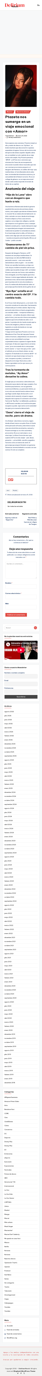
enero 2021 (8, 982)
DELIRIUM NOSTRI (17, 502)
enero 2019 (8, 1079)
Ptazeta (15, 490)
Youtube (7, 1307)
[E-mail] (9, 480)
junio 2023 (8, 865)
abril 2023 (8, 873)
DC (5, 1134)
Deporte (7, 1138)
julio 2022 (7, 909)
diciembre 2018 (9, 1083)
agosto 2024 (9, 808)
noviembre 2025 (10, 748)
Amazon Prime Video (11, 1101)
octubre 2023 (9, 849)
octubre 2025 (9, 752)
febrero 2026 (9, 736)
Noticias (7, 1251)
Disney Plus (8, 1142)
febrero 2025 (9, 784)
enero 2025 (8, 788)
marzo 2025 (8, 780)
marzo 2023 (8, 877)
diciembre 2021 (9, 937)
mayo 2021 (8, 966)
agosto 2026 (9, 712)
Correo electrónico (13, 593)
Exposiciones (9, 1166)
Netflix (6, 1247)
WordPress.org (12, 1338)
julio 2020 (7, 1006)
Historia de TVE (9, 1182)
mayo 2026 (8, 724)
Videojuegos (8, 1303)
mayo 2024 (8, 820)
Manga (6, 1214)
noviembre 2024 (10, 796)
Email (6, 680)
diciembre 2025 (9, 744)
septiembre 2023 (10, 853)
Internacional (9, 1186)
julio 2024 (7, 812)
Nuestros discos (23, 112)
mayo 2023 (8, 869)
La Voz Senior (9, 1198)
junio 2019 (8, 1058)
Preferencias (8, 688)
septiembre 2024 (10, 804)
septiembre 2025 (10, 756)
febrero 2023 (9, 881)
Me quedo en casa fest (12, 1238)
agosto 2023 (9, 857)
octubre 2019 (9, 1042)
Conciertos (8, 1130)
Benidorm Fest (9, 1109)
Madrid (6, 1210)
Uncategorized (9, 1295)
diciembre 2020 (9, 986)
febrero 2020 (9, 1026)
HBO (6, 1178)
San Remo (7, 1275)
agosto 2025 (9, 760)
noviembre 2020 (10, 990)
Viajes (6, 1299)
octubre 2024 (9, 800)
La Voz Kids (8, 1194)
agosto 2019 (9, 1050)
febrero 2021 (8, 978)
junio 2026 (8, 720)
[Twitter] (12, 480)
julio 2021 (7, 958)
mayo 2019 (8, 1062)
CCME (6, 1113)
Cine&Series (8, 1122)
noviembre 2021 (10, 941)
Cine (6, 1117)
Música (9, 112)
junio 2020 (8, 1010)
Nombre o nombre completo (14, 673)
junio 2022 (8, 913)
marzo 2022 (8, 925)
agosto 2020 (9, 1002)
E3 (5, 1150)
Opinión (7, 1267)
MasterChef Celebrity (12, 1234)
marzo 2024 (8, 828)
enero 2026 (8, 740)
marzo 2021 (8, 974)
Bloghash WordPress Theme (24, 1371)
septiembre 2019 (10, 1046)
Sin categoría (9, 1283)
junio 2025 (8, 768)
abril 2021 (7, 970)
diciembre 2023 (9, 841)
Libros (6, 1206)
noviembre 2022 (10, 893)
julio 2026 (7, 716)
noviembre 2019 (10, 1038)
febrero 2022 (9, 929)
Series (6, 1279)
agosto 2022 (9, 905)
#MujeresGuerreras (11, 1097)
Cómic (6, 1126)
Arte (6, 1105)
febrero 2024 (9, 833)
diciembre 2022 (9, 889)
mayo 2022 (8, 917)
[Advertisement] (21, 32)
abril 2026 (8, 728)
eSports (7, 1158)
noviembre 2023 (10, 845)
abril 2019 (7, 1066)
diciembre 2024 (10, 792)
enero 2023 (8, 885)
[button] (15, 506)
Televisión (8, 1291)
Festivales (8, 1170)
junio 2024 (8, 816)
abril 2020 (8, 1018)
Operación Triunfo (10, 1263)
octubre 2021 (9, 945)
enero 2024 (8, 837)
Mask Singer (8, 1226)
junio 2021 (8, 962)
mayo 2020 (8, 1014)
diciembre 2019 (9, 1034)
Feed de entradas (13, 1330)
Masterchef (8, 1230)
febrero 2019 (8, 1074)
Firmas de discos (10, 1174)
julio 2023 (7, 861)
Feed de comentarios (14, 1334)
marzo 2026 (8, 732)
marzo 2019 (8, 1071)
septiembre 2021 (10, 949)
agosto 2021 (9, 954)
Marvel (6, 1218)
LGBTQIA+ (8, 1202)
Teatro (6, 1287)
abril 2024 (8, 824)
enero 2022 (8, 933)
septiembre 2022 (10, 901)
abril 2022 (8, 921)
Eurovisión (8, 1162)
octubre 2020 (9, 994)
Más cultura (8, 1222)
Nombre (8, 583)
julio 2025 (7, 764)
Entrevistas (8, 1154)
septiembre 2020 (10, 998)
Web (7, 604)
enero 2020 (8, 1030)
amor (8, 490)
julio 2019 (7, 1054)
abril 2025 (8, 776)
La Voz (6, 1190)
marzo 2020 (8, 1022)
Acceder (10, 1326)
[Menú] (38, 5)
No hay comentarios (15, 137)
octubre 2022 (9, 897)
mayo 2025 (8, 772)
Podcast (7, 1271)
